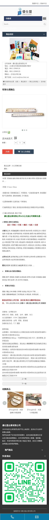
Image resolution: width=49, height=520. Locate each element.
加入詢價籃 (25, 152)
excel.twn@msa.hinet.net (21, 77)
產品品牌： (8, 166)
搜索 (45, 24)
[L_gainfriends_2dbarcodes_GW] (24, 482)
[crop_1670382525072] (24, 11)
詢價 (7, 152)
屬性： (6, 169)
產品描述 (7, 174)
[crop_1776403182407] (24, 50)
